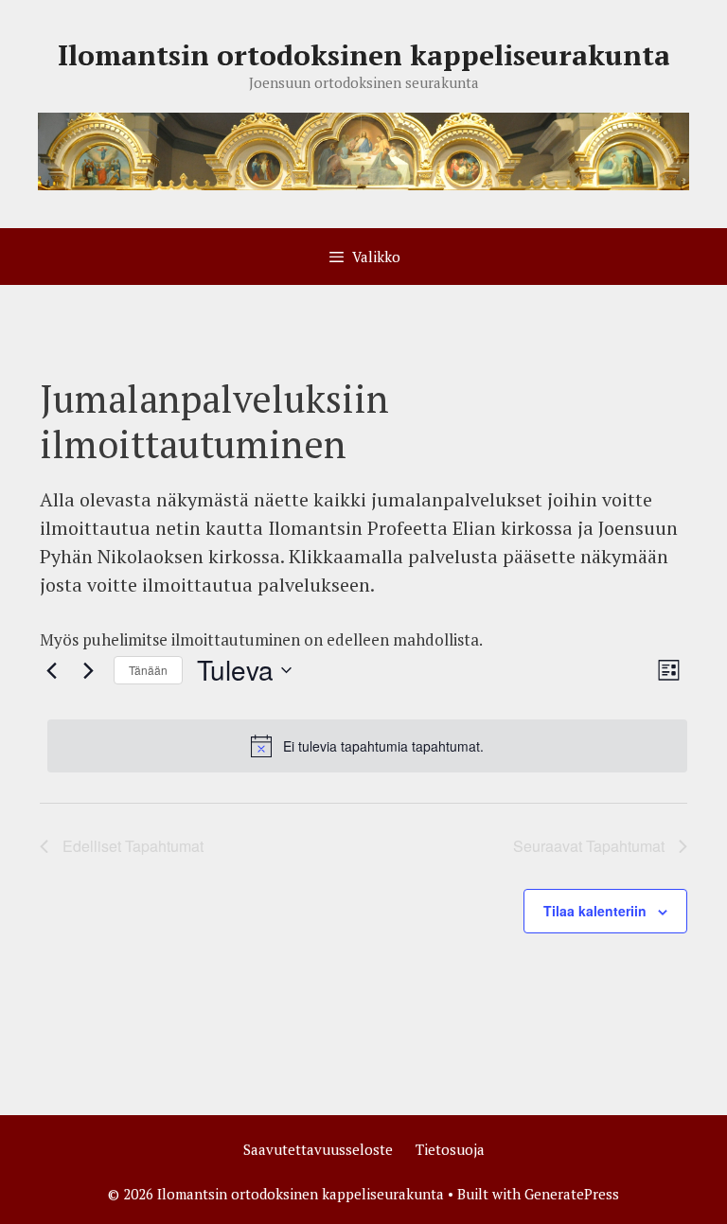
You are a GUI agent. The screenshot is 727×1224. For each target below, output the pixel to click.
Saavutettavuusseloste (318, 1149)
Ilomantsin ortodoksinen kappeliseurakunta (364, 55)
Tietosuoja (450, 1149)
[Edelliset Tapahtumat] (51, 670)
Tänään (148, 670)
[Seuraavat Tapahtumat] (88, 670)
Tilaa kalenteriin (595, 910)
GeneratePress (571, 1193)
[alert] (367, 745)
